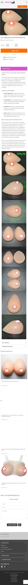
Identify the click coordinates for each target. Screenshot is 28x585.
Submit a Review (12, 524)
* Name (3, 504)
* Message (4, 511)
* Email (3, 507)
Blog (2, 551)
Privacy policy (4, 547)
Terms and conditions (6, 549)
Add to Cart (14, 51)
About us (3, 545)
